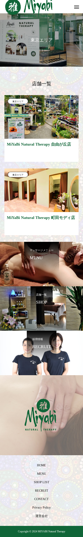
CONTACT (41, 499)
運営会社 (41, 516)
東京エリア (17, 101)
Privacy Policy (41, 507)
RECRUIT (41, 490)
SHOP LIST (41, 482)
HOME (41, 465)
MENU (41, 473)
